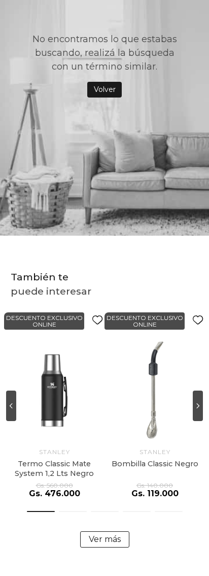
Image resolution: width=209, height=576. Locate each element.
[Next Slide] (198, 406)
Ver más (105, 539)
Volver (105, 89)
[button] (41, 511)
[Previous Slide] (11, 406)
